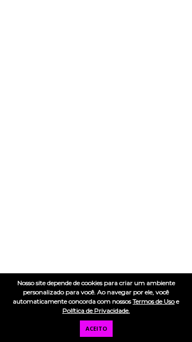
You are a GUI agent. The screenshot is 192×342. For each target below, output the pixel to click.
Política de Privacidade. (96, 310)
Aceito (96, 328)
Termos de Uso (154, 301)
